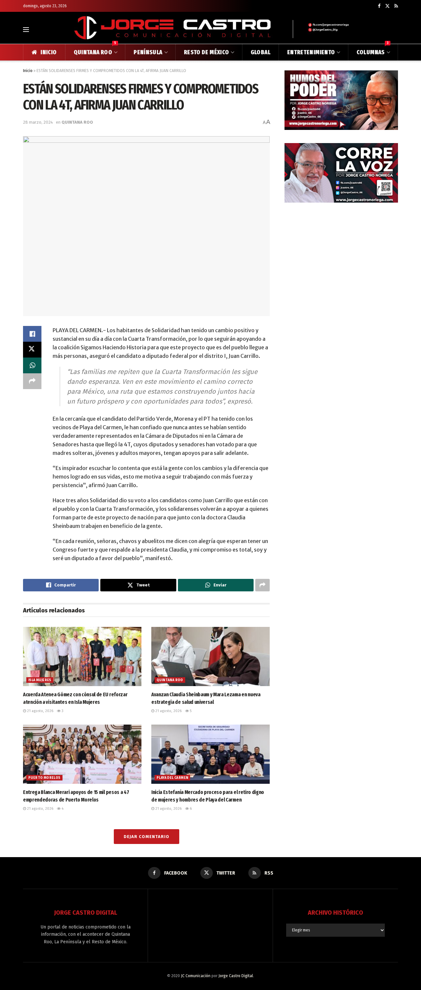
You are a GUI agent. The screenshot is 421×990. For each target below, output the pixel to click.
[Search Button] (395, 29)
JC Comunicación (195, 976)
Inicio (28, 70)
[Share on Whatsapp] (32, 365)
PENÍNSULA (148, 52)
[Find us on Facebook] (379, 6)
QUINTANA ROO (95, 50)
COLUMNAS (372, 50)
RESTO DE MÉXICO (206, 52)
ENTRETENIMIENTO (311, 52)
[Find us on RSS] (396, 6)
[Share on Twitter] (32, 350)
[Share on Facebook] (32, 334)
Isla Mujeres (39, 680)
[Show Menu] (26, 29)
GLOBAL (260, 52)
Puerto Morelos (44, 778)
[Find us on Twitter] (387, 6)
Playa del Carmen (172, 778)
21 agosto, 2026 (39, 711)
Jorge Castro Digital (235, 976)
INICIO (48, 52)
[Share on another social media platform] (32, 381)
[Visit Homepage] (210, 29)
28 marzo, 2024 (38, 122)
